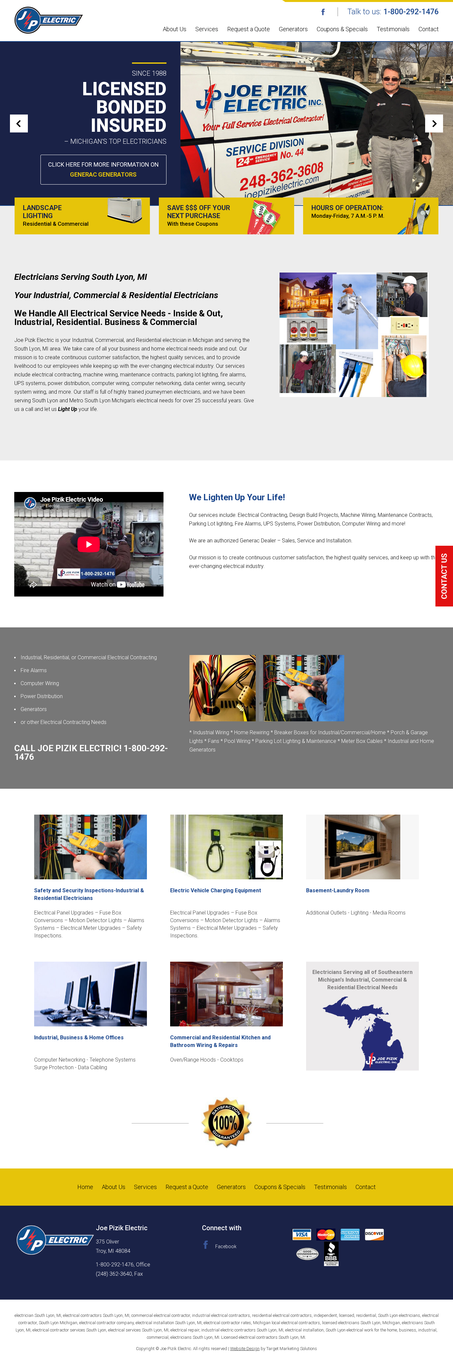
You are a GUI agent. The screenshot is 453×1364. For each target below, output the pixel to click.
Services (206, 29)
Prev (19, 123)
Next (434, 123)
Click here (103, 169)
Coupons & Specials (342, 29)
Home (85, 1186)
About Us (174, 29)
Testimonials (393, 29)
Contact (429, 29)
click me (444, 576)
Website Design (245, 1348)
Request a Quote (248, 29)
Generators (293, 29)
